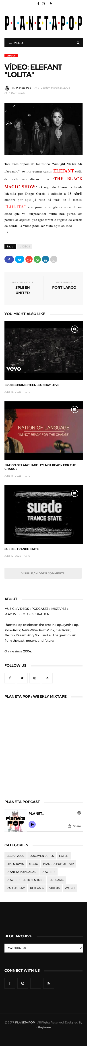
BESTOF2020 (15, 856)
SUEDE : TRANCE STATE (21, 549)
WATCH (70, 888)
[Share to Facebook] (9, 259)
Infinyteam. (43, 1027)
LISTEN (63, 856)
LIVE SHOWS (15, 864)
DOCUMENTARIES (42, 856)
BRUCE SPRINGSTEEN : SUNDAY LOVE (31, 385)
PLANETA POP (25, 1022)
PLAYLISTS (48, 872)
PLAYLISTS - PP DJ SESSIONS (25, 880)
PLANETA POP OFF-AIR (58, 864)
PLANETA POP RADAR (21, 872)
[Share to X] (19, 259)
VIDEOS (11, 56)
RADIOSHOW (16, 888)
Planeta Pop (23, 88)
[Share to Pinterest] (53, 259)
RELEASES (37, 888)
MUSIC (33, 864)
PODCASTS (57, 880)
